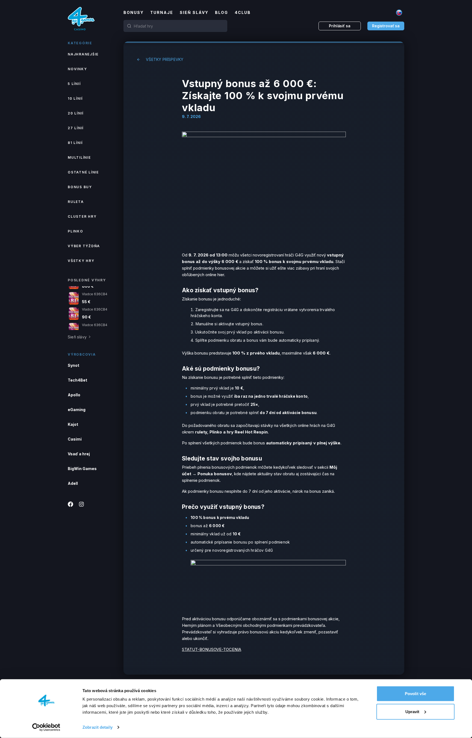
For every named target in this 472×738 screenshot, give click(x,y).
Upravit (412, 711)
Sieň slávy (194, 12)
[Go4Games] (81, 19)
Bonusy (133, 12)
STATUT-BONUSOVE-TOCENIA (211, 649)
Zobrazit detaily (97, 727)
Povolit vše (415, 693)
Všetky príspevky (164, 59)
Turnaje (161, 12)
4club (243, 12)
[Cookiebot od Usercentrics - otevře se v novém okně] (46, 727)
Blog (221, 12)
